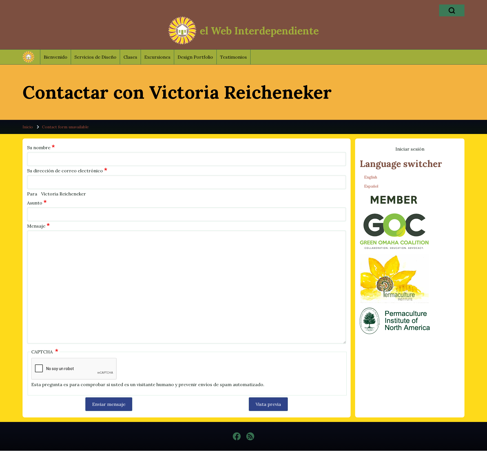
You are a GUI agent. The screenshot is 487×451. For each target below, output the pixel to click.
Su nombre (38, 147)
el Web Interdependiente (259, 31)
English (370, 177)
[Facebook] (236, 436)
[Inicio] (182, 30)
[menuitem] (55, 57)
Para (32, 194)
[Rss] (250, 436)
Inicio (28, 126)
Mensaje (36, 226)
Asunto (34, 203)
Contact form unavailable (65, 126)
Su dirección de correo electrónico (65, 170)
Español (371, 186)
